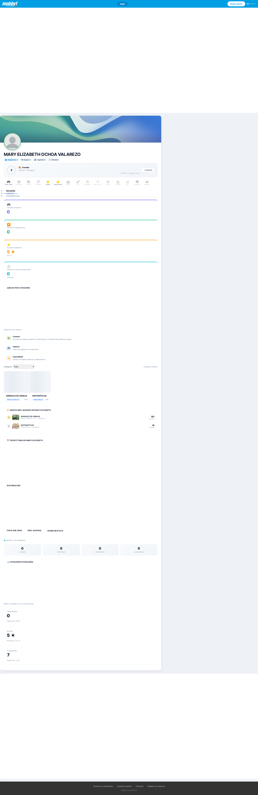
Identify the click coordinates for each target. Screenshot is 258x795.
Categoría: (8, 367)
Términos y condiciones (103, 786)
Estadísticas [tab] (13, 196)
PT (255, 4)
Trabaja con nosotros (156, 786)
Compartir (148, 170)
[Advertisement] (129, 60)
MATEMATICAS (39, 396)
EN (251, 4)
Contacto (139, 786)
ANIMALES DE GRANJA (16, 396)
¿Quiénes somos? (124, 786)
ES (248, 4)
